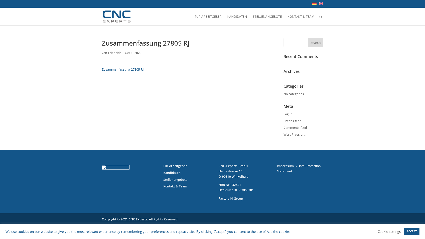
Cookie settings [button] (389, 231)
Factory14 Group (231, 198)
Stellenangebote (267, 17)
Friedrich (114, 53)
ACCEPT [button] (412, 231)
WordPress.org (294, 134)
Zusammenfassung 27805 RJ (123, 69)
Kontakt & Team (301, 17)
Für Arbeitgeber (208, 17)
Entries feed (292, 121)
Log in (288, 114)
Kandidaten (237, 17)
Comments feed (295, 127)
